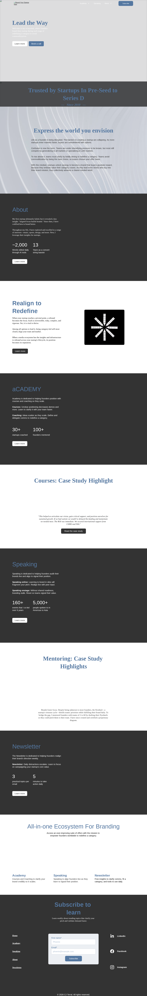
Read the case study (73, 531)
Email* (54, 947)
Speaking (97, 3)
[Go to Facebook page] (112, 951)
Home (15, 935)
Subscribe (125, 3)
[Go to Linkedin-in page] (112, 936)
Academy (83, 3)
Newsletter (17, 967)
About (107, 3)
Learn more (20, 44)
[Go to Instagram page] (112, 967)
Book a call (36, 44)
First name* (56, 938)
